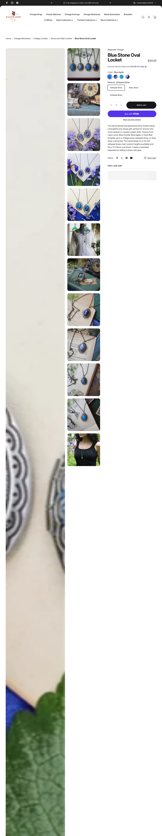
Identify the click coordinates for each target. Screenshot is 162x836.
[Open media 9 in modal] (83, 309)
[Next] (110, 3)
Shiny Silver (133, 88)
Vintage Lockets (40, 38)
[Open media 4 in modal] (83, 169)
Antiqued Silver (116, 88)
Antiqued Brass (116, 95)
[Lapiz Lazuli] (127, 77)
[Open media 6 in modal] (83, 204)
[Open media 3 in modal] (83, 134)
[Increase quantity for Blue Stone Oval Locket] (121, 105)
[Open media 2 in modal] (83, 99)
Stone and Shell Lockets (61, 38)
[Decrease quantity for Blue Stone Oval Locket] (110, 105)
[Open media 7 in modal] (83, 239)
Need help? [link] (151, 158)
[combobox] (145, 3)
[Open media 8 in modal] (83, 274)
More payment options (132, 120)
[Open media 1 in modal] (83, 64)
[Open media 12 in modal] (83, 414)
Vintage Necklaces (22, 38)
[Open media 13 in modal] (83, 449)
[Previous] (51, 3)
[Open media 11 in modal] (83, 379)
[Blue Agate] (110, 77)
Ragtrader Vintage (116, 49)
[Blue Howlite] (122, 77)
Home (8, 38)
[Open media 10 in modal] (83, 344)
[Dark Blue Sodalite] (116, 77)
